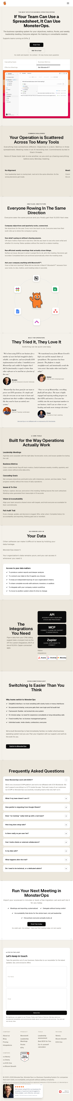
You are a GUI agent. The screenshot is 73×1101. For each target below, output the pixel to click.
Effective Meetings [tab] (11, 67)
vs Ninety (6, 1057)
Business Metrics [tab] (44, 62)
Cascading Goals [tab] (10, 62)
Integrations (7, 1045)
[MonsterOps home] (5, 3)
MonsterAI (24, 1036)
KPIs (22, 1048)
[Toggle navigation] (68, 3)
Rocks (22, 1044)
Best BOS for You (44, 1041)
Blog (4, 1039)
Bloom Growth (61, 1039)
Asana (43, 658)
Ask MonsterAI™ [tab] (44, 67)
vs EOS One (7, 1063)
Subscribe (36, 1013)
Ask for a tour (36, 51)
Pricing (5, 1042)
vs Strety (6, 1060)
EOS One (59, 1042)
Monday (63, 658)
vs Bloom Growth (9, 1066)
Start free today (36, 924)
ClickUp (53, 658)
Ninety (58, 1036)
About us (6, 1036)
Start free (36, 45)
